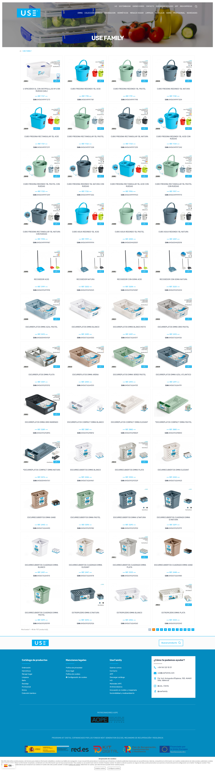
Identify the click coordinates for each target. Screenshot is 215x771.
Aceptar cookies (100, 768)
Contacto (113, 671)
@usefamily (163, 691)
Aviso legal (70, 671)
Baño (24, 680)
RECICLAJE (159, 13)
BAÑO (168, 13)
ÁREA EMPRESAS (186, 6)
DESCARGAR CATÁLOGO (164, 6)
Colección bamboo (29, 693)
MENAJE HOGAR (137, 13)
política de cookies (74, 764)
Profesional (26, 687)
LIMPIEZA (149, 13)
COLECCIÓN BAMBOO (93, 13)
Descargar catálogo (117, 677)
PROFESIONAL (179, 13)
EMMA (80, 13)
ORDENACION (109, 13)
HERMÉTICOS (122, 13)
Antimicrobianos (116, 687)
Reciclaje (25, 684)
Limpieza (25, 677)
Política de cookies (73, 674)
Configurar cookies (114, 768)
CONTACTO (150, 6)
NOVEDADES (192, 13)
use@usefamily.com (166, 673)
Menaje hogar (27, 674)
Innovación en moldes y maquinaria (123, 690)
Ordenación (26, 668)
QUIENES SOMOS (138, 6)
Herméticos (26, 671)
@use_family (163, 686)
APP (176, 6)
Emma (24, 690)
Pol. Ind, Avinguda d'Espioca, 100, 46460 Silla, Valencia (174, 679)
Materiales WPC (116, 684)
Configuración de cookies (77, 677)
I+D (116, 6)
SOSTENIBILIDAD (125, 6)
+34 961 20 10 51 (165, 667)
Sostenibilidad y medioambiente (122, 693)
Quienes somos (115, 668)
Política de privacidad (74, 668)
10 (189, 630)
